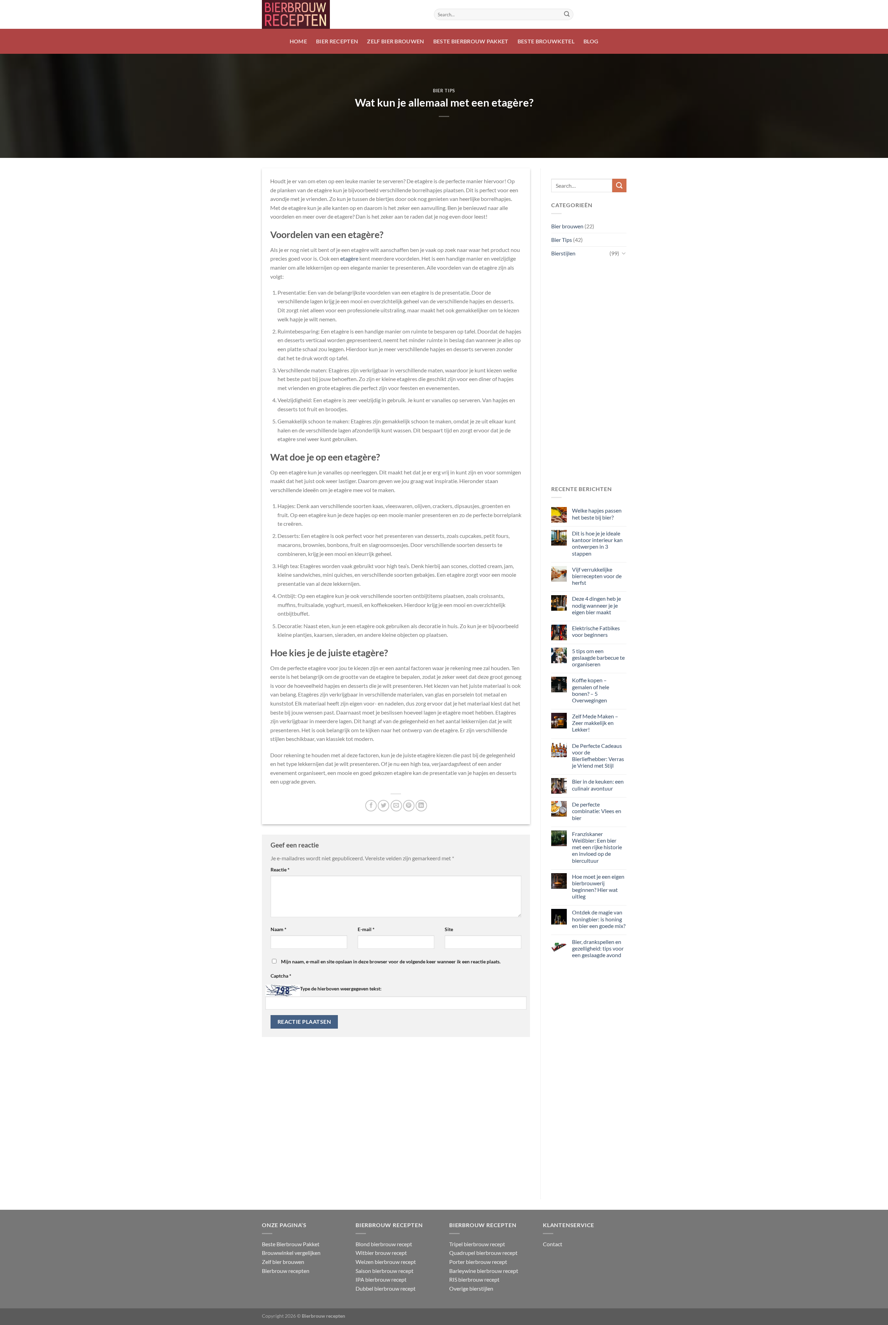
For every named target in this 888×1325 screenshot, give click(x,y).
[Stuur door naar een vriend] (396, 805)
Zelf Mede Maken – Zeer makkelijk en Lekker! (595, 723)
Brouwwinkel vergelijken (291, 1252)
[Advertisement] (588, 372)
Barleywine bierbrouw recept (483, 1270)
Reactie (280, 869)
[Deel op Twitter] (383, 805)
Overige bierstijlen (471, 1288)
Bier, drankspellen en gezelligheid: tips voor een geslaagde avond (597, 948)
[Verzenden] (567, 14)
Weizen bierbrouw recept (386, 1261)
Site (449, 929)
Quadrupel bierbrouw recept (483, 1252)
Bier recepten (337, 41)
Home (298, 41)
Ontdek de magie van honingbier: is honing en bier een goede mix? (598, 919)
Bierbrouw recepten (285, 1270)
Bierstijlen (563, 253)
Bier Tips (444, 90)
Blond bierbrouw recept (384, 1244)
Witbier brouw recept (381, 1252)
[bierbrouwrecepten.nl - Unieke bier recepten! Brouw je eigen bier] (343, 14)
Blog (590, 41)
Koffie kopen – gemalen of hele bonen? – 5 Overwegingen (590, 690)
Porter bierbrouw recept (478, 1261)
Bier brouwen (567, 226)
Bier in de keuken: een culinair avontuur (597, 784)
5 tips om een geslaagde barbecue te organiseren (598, 657)
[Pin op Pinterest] (409, 805)
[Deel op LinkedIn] (421, 805)
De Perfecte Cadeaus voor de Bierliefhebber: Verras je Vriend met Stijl (598, 755)
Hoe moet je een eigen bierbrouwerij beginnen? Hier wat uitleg (598, 886)
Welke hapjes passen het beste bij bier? (596, 513)
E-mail (366, 929)
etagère (349, 258)
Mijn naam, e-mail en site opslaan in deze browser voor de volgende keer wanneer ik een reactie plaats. (391, 961)
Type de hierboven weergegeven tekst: (341, 988)
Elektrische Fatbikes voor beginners (596, 631)
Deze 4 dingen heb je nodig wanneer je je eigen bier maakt (596, 605)
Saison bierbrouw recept (384, 1270)
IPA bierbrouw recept (381, 1279)
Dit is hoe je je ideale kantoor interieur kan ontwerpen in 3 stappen (597, 543)
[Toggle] (623, 253)
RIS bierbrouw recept (474, 1279)
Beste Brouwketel (546, 41)
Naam (279, 929)
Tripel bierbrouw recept (477, 1244)
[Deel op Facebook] (371, 805)
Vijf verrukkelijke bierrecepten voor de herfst (596, 576)
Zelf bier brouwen (395, 41)
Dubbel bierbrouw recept (386, 1288)
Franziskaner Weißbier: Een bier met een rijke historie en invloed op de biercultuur (597, 847)
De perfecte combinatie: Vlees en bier (596, 811)
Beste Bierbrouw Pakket (471, 41)
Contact (552, 1244)
